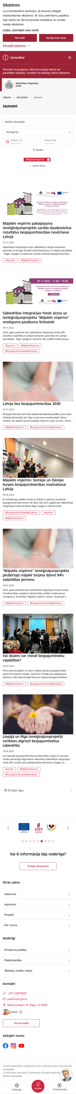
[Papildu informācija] (20, 1012)
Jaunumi (9, 769)
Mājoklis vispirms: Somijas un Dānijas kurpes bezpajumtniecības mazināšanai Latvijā (34, 484)
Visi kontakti (21, 1023)
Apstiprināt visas (56, 38)
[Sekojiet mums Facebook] (5, 1046)
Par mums (10, 925)
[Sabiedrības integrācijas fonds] (38, 89)
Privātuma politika (15, 950)
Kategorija (12, 132)
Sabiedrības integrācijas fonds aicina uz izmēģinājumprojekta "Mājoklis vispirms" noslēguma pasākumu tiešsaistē (36, 317)
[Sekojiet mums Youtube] (21, 1045)
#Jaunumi (10, 260)
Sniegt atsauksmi (38, 866)
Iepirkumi (10, 904)
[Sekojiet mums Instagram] (13, 1046)
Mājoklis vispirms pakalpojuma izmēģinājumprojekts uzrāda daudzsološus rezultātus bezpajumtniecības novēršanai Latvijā (37, 230)
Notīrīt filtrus (39, 165)
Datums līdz (50, 140)
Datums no (16, 140)
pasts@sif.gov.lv (17, 999)
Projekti (9, 914)
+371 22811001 (17, 993)
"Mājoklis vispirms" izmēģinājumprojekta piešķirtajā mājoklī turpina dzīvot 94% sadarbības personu (36, 575)
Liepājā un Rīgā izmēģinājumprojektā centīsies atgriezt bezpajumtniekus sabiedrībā (33, 741)
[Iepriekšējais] (8, 828)
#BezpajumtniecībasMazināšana (21, 351)
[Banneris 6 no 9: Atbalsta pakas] (38, 828)
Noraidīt (20, 38)
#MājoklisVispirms (30, 260)
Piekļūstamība (13, 960)
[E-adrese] (10, 1012)
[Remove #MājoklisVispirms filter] (48, 159)
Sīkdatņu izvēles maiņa (18, 970)
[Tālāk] (68, 828)
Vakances (10, 894)
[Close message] (70, 57)
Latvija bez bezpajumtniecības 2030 (32, 403)
